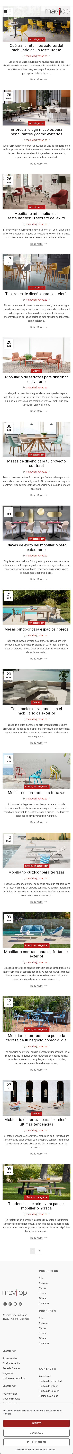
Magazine (8, 1373)
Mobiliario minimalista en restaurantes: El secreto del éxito (36, 215)
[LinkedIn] (20, 1304)
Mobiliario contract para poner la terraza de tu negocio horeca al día (36, 1038)
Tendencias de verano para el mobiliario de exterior (36, 711)
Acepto (36, 1423)
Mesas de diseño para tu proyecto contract (36, 463)
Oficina (29, 1197)
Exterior (36, 371)
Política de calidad (48, 1386)
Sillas (42, 1278)
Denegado (36, 1432)
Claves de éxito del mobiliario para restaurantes (37, 547)
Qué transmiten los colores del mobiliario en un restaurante (36, 47)
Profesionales (10, 1358)
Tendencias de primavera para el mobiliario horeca (36, 1206)
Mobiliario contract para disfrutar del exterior (36, 954)
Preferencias (36, 1442)
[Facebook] (5, 1304)
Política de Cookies (25, 1450)
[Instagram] (10, 1304)
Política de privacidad (45, 1450)
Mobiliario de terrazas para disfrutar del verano (36, 379)
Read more (36, 79)
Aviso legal (45, 1376)
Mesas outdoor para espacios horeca (36, 629)
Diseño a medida (11, 1363)
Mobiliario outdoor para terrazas (36, 872)
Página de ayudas (48, 1396)
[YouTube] (15, 1304)
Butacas (43, 1283)
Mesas (42, 1288)
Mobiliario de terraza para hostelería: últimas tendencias (36, 1122)
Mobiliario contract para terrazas (36, 793)
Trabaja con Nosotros (14, 1378)
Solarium (44, 1303)
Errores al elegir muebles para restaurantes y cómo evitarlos (36, 131)
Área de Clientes (11, 1368)
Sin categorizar (36, 39)
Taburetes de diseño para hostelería (36, 294)
